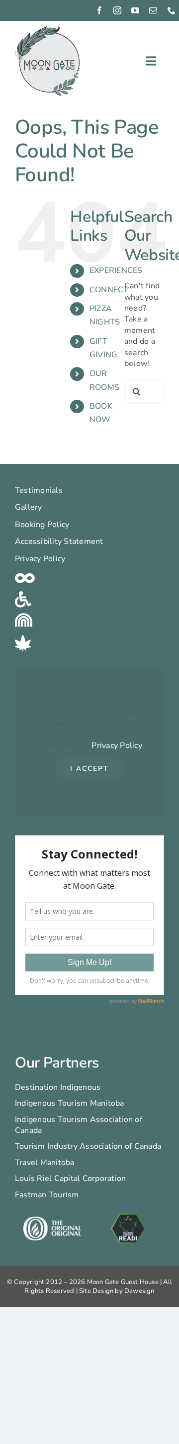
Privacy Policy (116, 745)
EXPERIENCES (116, 270)
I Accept (89, 768)
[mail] (153, 10)
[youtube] (135, 10)
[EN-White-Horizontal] (52, 1220)
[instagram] (117, 10)
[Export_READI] (128, 1214)
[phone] (172, 10)
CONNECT (109, 289)
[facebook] (99, 10)
